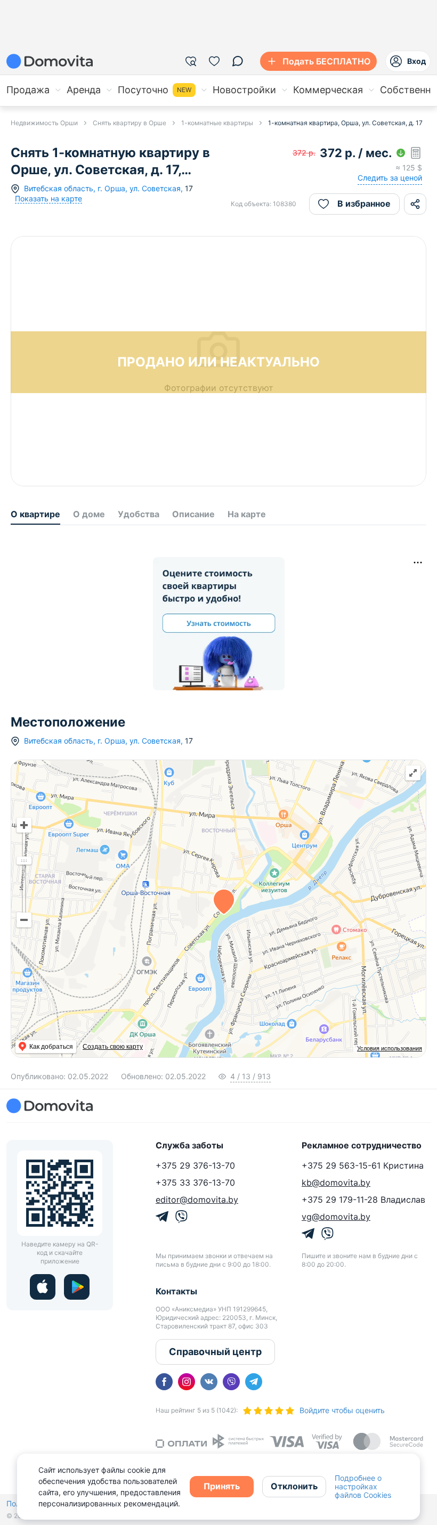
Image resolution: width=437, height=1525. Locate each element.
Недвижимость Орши (44, 123)
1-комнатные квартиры (217, 123)
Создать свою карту (113, 1046)
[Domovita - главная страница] (49, 61)
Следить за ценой (390, 177)
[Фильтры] (191, 61)
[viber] (231, 1381)
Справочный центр (215, 1351)
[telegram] (253, 1381)
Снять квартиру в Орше (129, 123)
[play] (77, 1287)
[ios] (42, 1287)
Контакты (176, 1291)
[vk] (208, 1381)
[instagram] (186, 1381)
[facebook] (164, 1381)
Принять (222, 1486)
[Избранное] (214, 61)
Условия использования (389, 1048)
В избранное (364, 203)
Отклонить (294, 1486)
